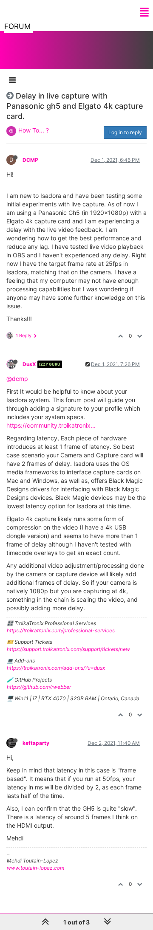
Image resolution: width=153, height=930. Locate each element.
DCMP (30, 160)
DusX (29, 364)
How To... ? (33, 130)
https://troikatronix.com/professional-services (61, 630)
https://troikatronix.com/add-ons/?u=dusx (56, 668)
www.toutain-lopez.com (35, 868)
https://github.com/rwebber (39, 687)
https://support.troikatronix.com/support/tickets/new (68, 649)
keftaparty (36, 743)
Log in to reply (125, 132)
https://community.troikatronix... (51, 425)
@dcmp (17, 378)
